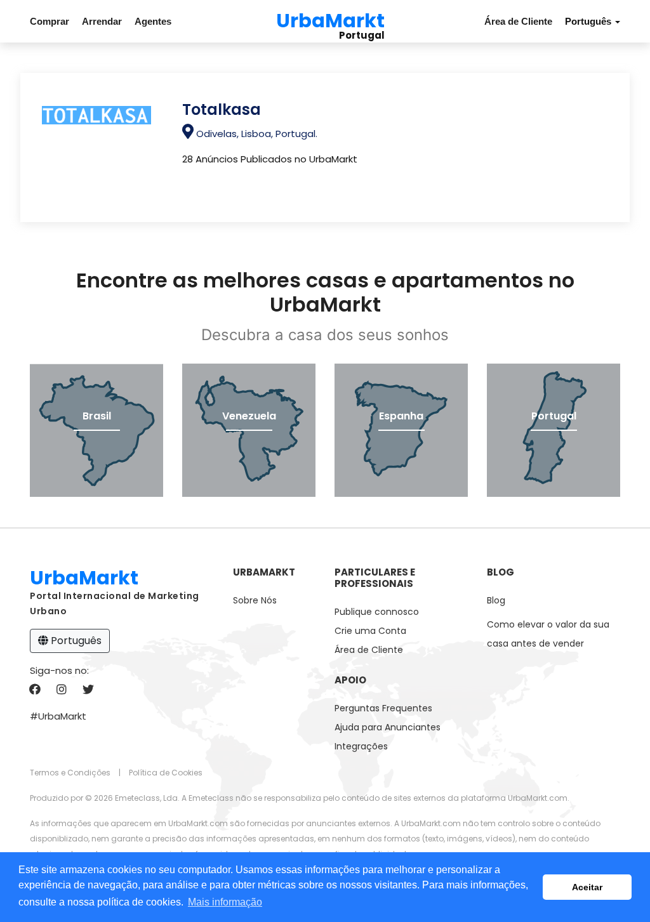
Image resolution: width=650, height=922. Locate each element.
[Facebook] (34, 690)
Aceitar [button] (587, 887)
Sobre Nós (255, 600)
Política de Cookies (165, 772)
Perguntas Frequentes (383, 708)
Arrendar (102, 21)
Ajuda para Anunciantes (388, 727)
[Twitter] (88, 690)
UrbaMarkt (330, 18)
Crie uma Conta (370, 630)
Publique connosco (377, 611)
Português (75, 640)
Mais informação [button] (225, 902)
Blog (496, 600)
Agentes (153, 21)
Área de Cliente (518, 21)
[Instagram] (61, 690)
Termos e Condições (70, 772)
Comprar (49, 21)
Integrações (361, 746)
